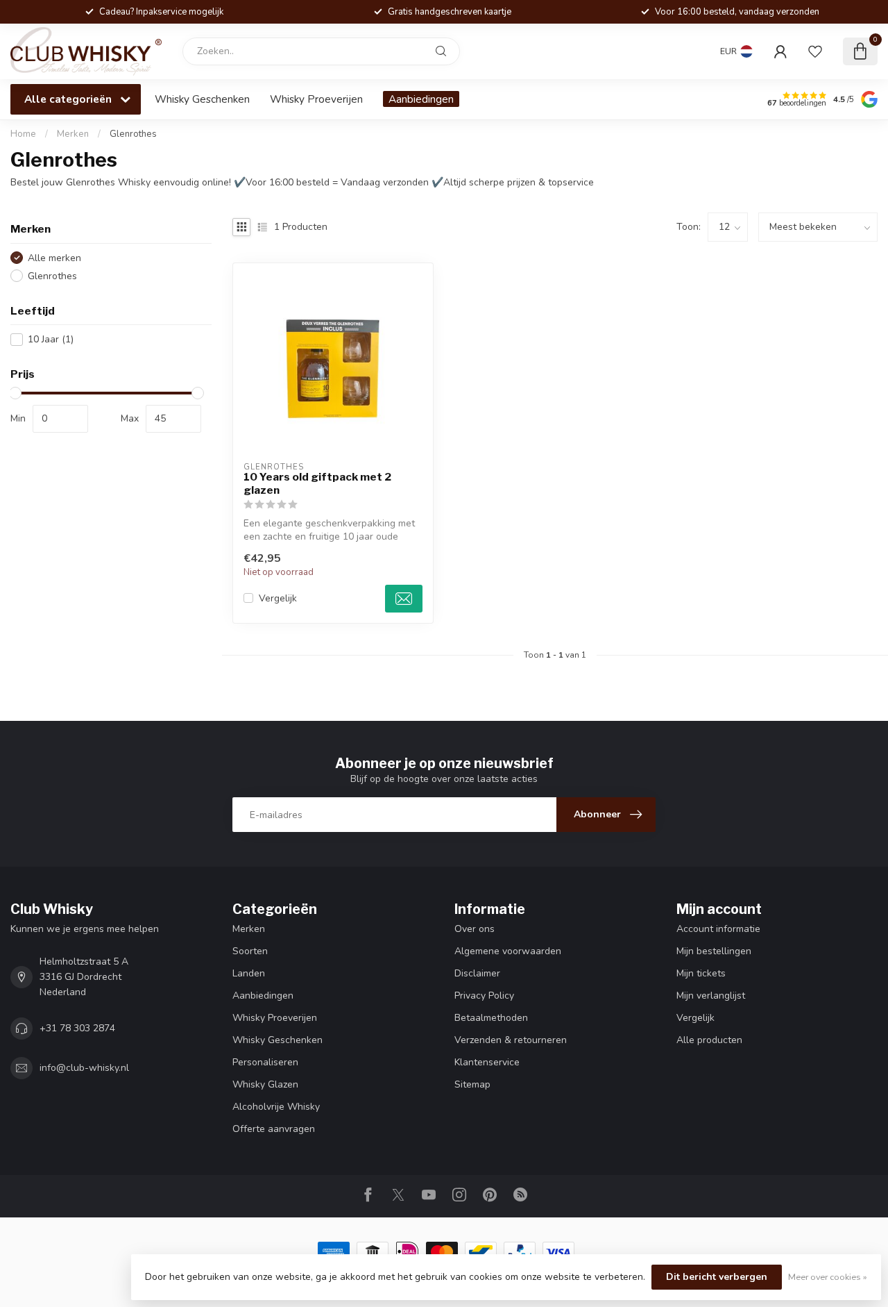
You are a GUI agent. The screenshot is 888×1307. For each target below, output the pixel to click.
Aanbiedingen (421, 99)
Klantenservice (487, 1062)
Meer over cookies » (827, 1277)
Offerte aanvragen (273, 1128)
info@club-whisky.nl (84, 1067)
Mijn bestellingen (713, 951)
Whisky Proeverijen (316, 99)
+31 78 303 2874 (77, 1028)
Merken (73, 134)
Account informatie (718, 928)
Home (23, 134)
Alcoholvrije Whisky (276, 1106)
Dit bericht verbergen (716, 1276)
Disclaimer (477, 973)
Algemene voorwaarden (507, 951)
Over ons (474, 928)
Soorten (250, 951)
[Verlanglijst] (815, 51)
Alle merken (54, 258)
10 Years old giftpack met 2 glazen (317, 483)
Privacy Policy (484, 995)
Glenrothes (133, 134)
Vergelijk (278, 598)
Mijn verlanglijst (710, 995)
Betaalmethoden (491, 1017)
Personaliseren (265, 1062)
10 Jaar (51, 339)
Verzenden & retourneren (510, 1040)
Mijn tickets (701, 973)
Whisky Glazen (265, 1084)
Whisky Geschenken (202, 99)
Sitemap (472, 1084)
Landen (248, 973)
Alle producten (709, 1040)
